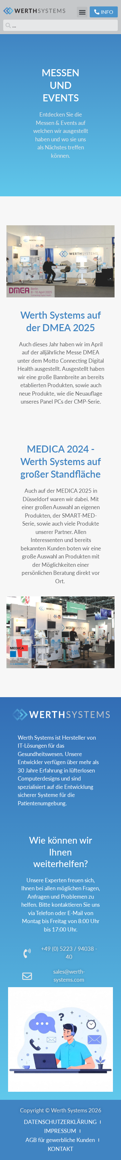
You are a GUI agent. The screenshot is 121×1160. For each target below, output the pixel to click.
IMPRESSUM (60, 1130)
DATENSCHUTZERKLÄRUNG (60, 1121)
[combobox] (60, 25)
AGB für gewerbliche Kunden (60, 1140)
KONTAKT (60, 1149)
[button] (82, 12)
